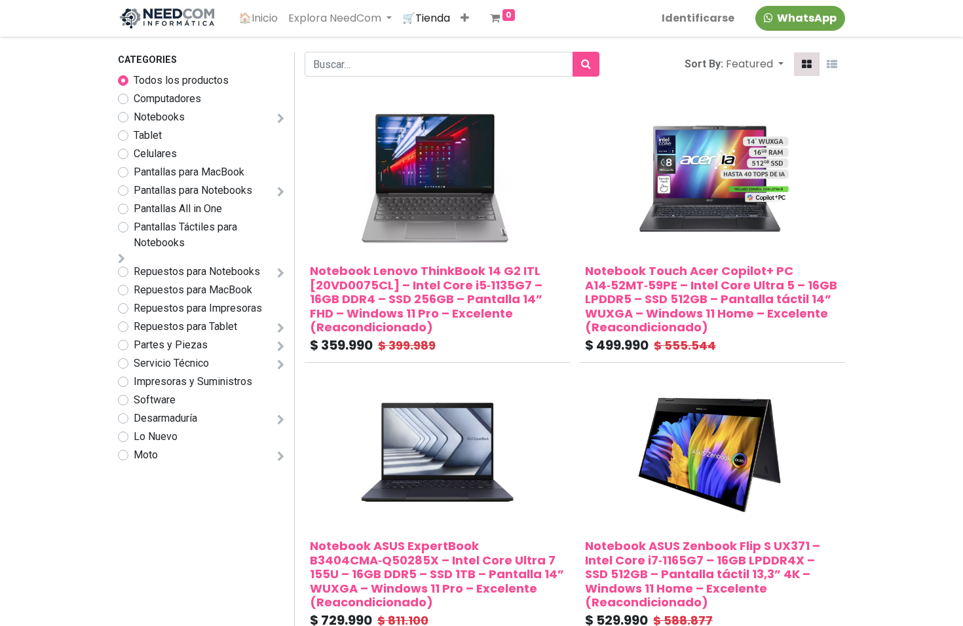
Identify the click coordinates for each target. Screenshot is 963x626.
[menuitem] (258, 18)
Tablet (148, 135)
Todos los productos (181, 80)
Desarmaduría (165, 418)
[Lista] (832, 64)
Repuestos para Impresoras (198, 308)
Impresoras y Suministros (193, 381)
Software (155, 400)
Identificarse (698, 18)
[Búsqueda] (586, 64)
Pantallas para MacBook (189, 172)
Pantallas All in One (178, 208)
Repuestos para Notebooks (197, 271)
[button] (464, 18)
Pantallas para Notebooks (193, 190)
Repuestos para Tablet (185, 326)
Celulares (155, 153)
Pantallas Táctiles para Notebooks (185, 235)
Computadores (167, 98)
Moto (146, 455)
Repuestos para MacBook (193, 290)
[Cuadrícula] (807, 64)
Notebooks (159, 117)
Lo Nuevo (156, 436)
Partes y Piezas (171, 345)
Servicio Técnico (171, 363)
